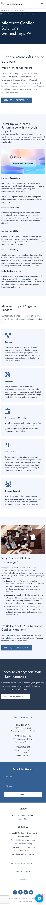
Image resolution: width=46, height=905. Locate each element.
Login (22, 879)
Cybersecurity (32, 833)
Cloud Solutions (23, 836)
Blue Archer (34, 898)
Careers (31, 815)
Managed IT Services (16, 833)
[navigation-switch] (41, 4)
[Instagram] (20, 892)
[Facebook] (15, 892)
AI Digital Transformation (23, 850)
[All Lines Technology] (13, 4)
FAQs (23, 815)
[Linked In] (26, 892)
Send (22, 794)
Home (3, 10)
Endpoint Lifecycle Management (23, 840)
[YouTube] (31, 892)
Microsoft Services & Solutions (23, 847)
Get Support (22, 871)
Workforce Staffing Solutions (23, 854)
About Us (15, 815)
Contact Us (23, 819)
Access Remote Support (22, 863)
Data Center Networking (23, 843)
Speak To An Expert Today (16, 100)
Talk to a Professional (14, 696)
